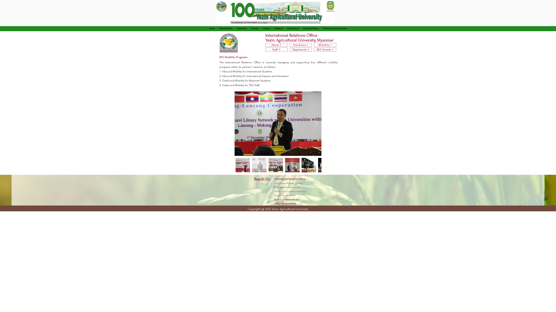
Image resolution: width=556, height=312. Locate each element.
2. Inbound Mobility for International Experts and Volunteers (254, 76)
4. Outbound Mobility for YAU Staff (239, 85)
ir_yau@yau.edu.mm (289, 199)
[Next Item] (316, 124)
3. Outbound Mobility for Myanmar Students (244, 80)
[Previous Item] (239, 124)
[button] (242, 28)
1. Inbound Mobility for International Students (245, 71)
